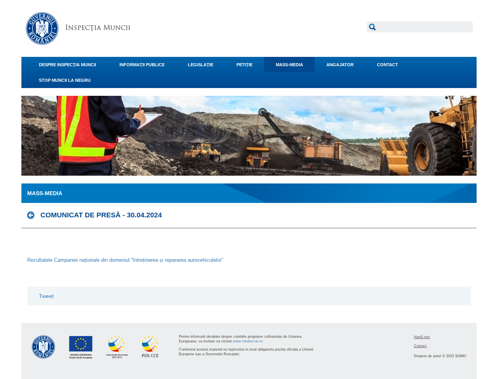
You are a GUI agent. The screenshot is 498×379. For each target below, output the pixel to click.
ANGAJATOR (340, 64)
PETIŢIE (245, 64)
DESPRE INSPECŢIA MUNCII (67, 64)
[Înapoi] (33, 215)
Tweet (46, 296)
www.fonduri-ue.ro (248, 341)
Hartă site (422, 337)
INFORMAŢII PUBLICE (142, 64)
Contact (420, 346)
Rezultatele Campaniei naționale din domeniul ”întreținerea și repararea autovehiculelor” (125, 260)
